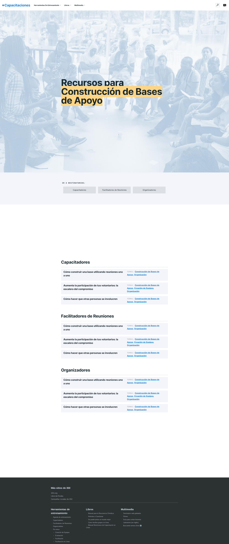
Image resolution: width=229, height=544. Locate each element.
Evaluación (59, 535)
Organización (140, 274)
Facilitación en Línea (62, 541)
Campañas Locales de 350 (61, 499)
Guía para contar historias (132, 519)
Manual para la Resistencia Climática (101, 513)
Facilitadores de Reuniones (62, 523)
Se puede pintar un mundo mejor (99, 519)
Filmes (125, 516)
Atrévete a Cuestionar (95, 516)
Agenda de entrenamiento (62, 517)
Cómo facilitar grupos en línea (98, 522)
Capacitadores (58, 520)
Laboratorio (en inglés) (130, 522)
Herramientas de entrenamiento (46, 5)
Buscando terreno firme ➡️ (132, 526)
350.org (54, 493)
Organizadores (58, 526)
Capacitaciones (17, 5)
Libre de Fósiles (57, 496)
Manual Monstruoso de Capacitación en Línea (100, 526)
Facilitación (59, 538)
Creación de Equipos (144, 288)
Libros (66, 5)
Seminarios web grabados (132, 513)
